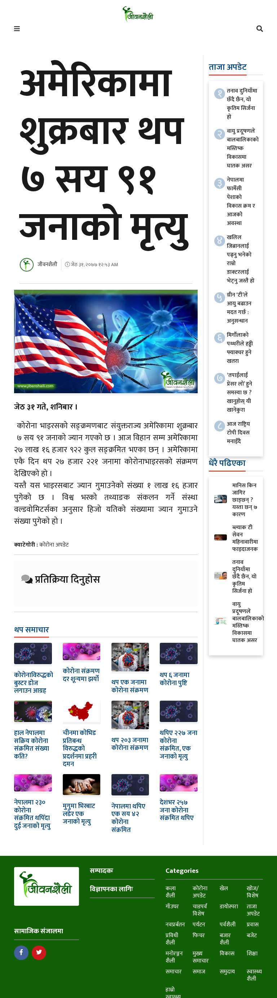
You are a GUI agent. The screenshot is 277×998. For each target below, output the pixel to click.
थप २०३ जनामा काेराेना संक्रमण (129, 744)
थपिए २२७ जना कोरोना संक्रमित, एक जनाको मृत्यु (178, 745)
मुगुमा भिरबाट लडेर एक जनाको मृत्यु (79, 814)
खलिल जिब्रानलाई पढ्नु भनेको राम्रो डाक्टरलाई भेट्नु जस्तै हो (240, 259)
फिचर (199, 935)
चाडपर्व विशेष (200, 910)
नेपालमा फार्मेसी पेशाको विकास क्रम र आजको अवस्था (241, 201)
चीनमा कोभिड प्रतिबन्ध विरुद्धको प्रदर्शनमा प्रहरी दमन (80, 749)
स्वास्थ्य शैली (254, 975)
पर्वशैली (228, 925)
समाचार (174, 972)
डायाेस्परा (229, 907)
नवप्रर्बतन (175, 925)
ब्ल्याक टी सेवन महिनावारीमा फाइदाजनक (245, 538)
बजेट (252, 935)
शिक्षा (252, 954)
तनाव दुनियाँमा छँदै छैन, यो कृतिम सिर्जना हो (242, 104)
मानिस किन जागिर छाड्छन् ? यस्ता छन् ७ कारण (244, 500)
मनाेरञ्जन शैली (174, 957)
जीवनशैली (47, 264)
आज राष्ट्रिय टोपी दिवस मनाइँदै (238, 432)
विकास (227, 954)
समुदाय (227, 972)
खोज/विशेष (253, 892)
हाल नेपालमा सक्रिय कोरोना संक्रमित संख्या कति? (31, 745)
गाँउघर (172, 907)
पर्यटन (199, 925)
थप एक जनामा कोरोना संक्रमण (129, 686)
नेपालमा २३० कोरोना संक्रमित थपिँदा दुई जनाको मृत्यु (32, 814)
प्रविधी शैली (172, 939)
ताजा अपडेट (253, 910)
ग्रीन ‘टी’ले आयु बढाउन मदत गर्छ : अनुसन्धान (239, 308)
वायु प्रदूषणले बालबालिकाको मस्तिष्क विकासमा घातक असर (243, 148)
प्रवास (253, 925)
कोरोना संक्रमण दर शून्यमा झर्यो (81, 675)
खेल (224, 888)
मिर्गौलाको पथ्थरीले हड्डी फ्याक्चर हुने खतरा (240, 348)
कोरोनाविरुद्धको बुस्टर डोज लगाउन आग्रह (33, 683)
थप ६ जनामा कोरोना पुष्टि (174, 679)
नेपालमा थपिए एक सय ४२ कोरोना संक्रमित (128, 818)
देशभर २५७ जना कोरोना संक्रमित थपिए (177, 810)
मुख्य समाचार (201, 957)
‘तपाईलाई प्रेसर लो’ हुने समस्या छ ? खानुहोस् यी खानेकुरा (239, 392)
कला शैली (171, 892)
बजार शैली (225, 939)
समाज (199, 972)
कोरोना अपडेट (54, 545)
